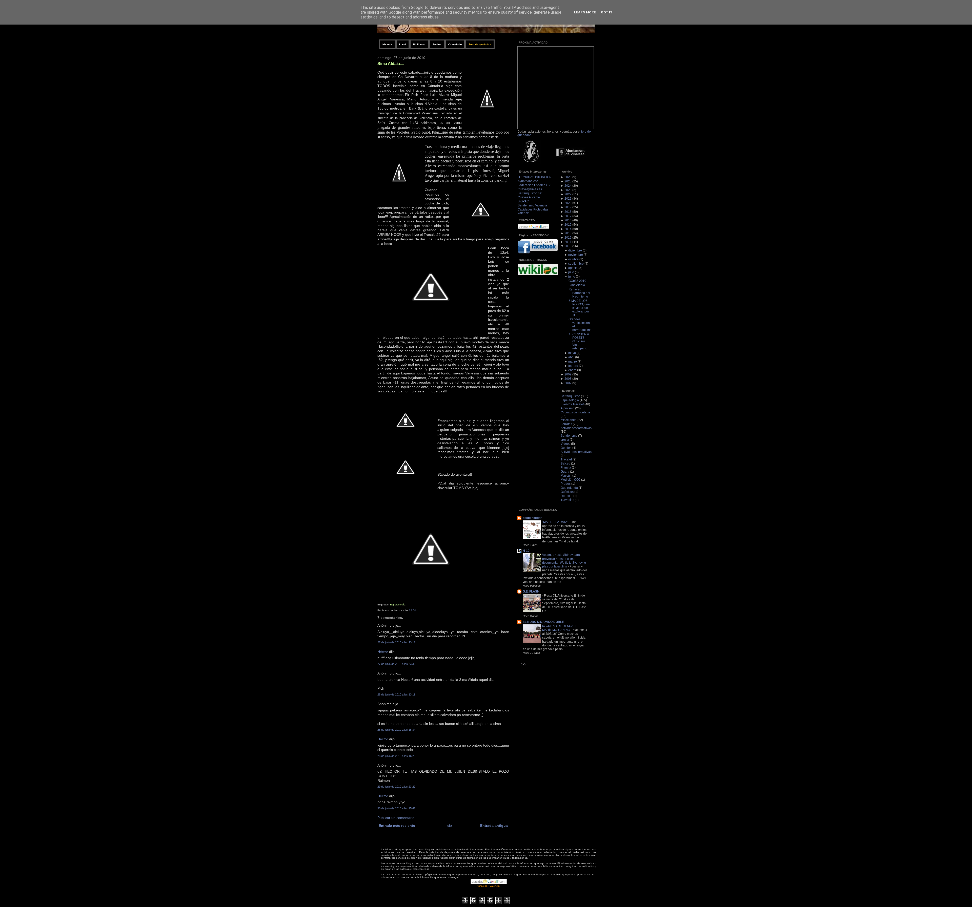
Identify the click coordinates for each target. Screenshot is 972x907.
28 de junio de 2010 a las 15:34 (396, 729)
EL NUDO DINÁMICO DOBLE (543, 622)
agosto (573, 268)
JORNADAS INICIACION (535, 177)
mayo (572, 353)
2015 (568, 224)
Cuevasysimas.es (530, 189)
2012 (568, 237)
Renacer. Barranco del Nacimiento (579, 293)
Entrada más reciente (397, 826)
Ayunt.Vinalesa (528, 181)
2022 (568, 194)
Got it (607, 12)
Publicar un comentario (395, 818)
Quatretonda (569, 488)
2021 (568, 198)
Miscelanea (569, 420)
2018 (568, 212)
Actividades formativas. (576, 452)
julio (571, 272)
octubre (573, 259)
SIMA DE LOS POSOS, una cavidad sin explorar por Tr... (579, 308)
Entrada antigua (494, 826)
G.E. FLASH (531, 591)
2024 (568, 185)
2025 (568, 181)
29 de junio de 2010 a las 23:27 (396, 786)
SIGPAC (523, 201)
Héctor (382, 652)
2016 (568, 220)
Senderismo (569, 435)
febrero (573, 366)
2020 (568, 203)
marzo (572, 361)
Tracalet (566, 459)
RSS (522, 664)
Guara (565, 471)
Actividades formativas (576, 428)
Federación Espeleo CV (534, 185)
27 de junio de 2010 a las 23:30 (396, 663)
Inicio (447, 826)
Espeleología (398, 604)
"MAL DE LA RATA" (555, 521)
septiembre (576, 263)
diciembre (575, 250)
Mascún (566, 475)
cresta (565, 439)
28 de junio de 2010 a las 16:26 (396, 755)
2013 (568, 233)
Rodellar (567, 496)
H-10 (526, 551)
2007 (568, 383)
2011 (568, 242)
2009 (568, 374)
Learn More (585, 12)
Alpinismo (567, 408)
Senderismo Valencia (532, 205)
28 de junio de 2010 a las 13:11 (396, 694)
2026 (568, 177)
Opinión (566, 448)
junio (571, 276)
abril (571, 357)
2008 (568, 379)
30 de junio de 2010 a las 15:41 (396, 808)
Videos (565, 444)
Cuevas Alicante (529, 197)
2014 (568, 229)
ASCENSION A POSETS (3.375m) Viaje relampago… (579, 341)
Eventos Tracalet (572, 404)
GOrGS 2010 (577, 281)
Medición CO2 (570, 479)
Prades (566, 484)
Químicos (567, 492)
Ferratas (566, 424)
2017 (568, 216)
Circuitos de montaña (575, 412)
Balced (565, 463)
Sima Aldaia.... (390, 63)
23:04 (412, 610)
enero (572, 370)
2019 (568, 207)
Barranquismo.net (530, 193)
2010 (568, 246)
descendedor (532, 518)
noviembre (575, 255)
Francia (566, 467)
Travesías (567, 500)
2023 (568, 190)
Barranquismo (570, 396)
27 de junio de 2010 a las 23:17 (396, 642)
